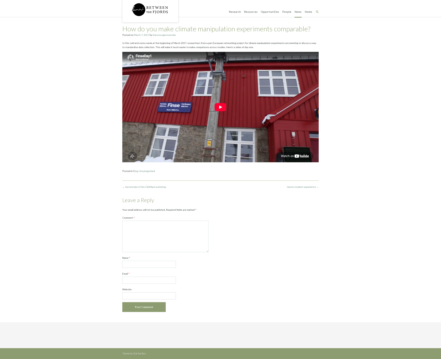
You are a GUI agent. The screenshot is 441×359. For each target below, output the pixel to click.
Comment (128, 217)
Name (126, 257)
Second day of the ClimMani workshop (144, 186)
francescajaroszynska (164, 34)
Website (127, 289)
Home (308, 11)
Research (235, 11)
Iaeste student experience (303, 186)
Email (126, 273)
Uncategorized (147, 171)
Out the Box (139, 353)
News (298, 11)
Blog (135, 171)
